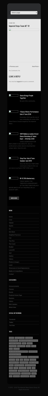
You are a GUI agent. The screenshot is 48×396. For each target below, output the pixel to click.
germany (16, 349)
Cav (10, 238)
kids (17, 359)
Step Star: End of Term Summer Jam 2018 (27, 159)
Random (11, 298)
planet (11, 365)
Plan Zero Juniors (30, 365)
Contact (11, 274)
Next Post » (35, 66)
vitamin (34, 373)
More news (14, 198)
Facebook (12, 319)
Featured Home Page (15, 295)
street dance (13, 370)
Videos (11, 259)
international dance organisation (18, 357)
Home (11, 217)
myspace (32, 359)
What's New (12, 307)
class (24, 343)
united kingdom (26, 373)
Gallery (11, 256)
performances (24, 362)
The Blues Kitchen (23, 370)
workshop (16, 376)
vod (11, 376)
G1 (10, 229)
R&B (11, 368)
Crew (10, 220)
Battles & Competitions (16, 271)
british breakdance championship (28, 340)
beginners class (19, 338)
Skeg (29, 368)
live (21, 359)
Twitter (11, 322)
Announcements (14, 286)
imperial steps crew (15, 354)
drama (33, 346)
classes (30, 343)
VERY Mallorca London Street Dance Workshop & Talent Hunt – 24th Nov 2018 (29, 136)
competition (13, 346)
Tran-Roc (12, 241)
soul (33, 368)
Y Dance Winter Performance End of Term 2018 (29, 112)
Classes (11, 289)
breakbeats (29, 338)
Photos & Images (14, 262)
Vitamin (11, 223)
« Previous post (13, 66)
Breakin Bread (13, 340)
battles (11, 338)
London (26, 359)
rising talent (23, 368)
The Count (12, 244)
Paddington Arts (14, 362)
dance (28, 346)
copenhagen (21, 346)
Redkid (11, 247)
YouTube (12, 325)
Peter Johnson (34, 362)
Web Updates (13, 304)
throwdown (33, 370)
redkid (16, 368)
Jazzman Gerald (33, 357)
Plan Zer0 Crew (19, 365)
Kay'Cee (12, 359)
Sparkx (11, 226)
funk (11, 349)
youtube (32, 376)
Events (11, 292)
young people (24, 376)
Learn (11, 265)
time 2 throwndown (15, 373)
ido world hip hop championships (18, 351)
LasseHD (12, 250)
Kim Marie (12, 232)
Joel (10, 253)
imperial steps (33, 351)
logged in (19, 81)
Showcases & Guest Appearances (19, 268)
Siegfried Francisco (15, 235)
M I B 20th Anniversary (27, 178)
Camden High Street (15, 343)
